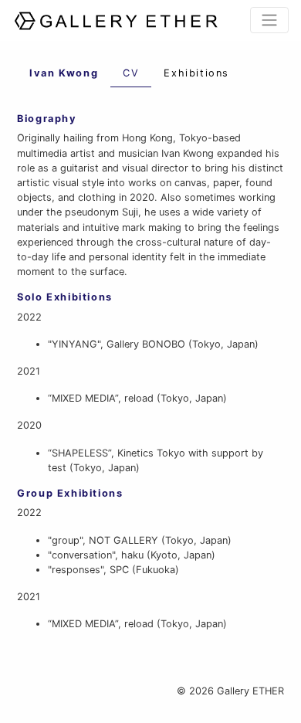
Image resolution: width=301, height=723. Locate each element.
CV (131, 73)
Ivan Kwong (63, 73)
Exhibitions (196, 73)
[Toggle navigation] (269, 20)
